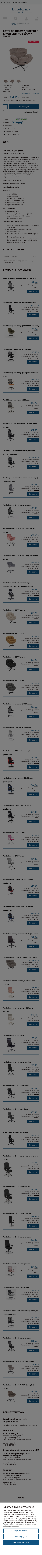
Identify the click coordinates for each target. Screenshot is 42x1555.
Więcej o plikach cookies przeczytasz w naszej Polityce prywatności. (19, 1525)
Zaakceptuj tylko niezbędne (21, 1531)
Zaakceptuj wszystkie (21, 1542)
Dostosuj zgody (21, 1537)
